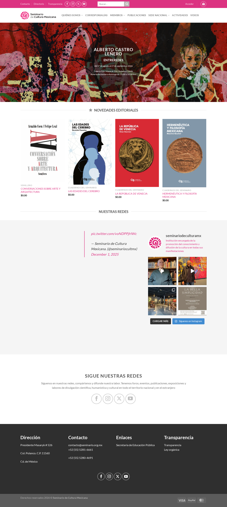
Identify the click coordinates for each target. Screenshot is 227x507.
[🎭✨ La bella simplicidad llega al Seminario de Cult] (192, 301)
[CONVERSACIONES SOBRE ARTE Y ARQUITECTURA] (43, 150)
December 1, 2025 (104, 254)
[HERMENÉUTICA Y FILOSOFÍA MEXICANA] (184, 153)
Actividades (180, 15)
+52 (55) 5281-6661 (80, 449)
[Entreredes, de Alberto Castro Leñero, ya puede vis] (162, 301)
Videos (194, 15)
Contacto (25, 3)
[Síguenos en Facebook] (67, 4)
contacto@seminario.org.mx (85, 445)
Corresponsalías (96, 15)
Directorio (39, 3)
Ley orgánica (171, 449)
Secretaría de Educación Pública (135, 445)
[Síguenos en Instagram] (72, 4)
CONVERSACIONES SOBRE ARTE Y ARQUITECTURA (40, 190)
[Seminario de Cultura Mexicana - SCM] (38, 15)
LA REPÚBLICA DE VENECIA (131, 193)
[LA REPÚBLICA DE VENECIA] (137, 153)
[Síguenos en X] (78, 4)
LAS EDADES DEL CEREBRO (84, 191)
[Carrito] (203, 4)
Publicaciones (137, 15)
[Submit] (126, 4)
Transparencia (55, 3)
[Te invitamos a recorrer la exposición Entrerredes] (192, 271)
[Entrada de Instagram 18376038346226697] (162, 271)
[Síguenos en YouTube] (84, 4)
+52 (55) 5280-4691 (80, 457)
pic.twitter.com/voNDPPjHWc (114, 234)
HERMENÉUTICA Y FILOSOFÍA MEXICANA (179, 195)
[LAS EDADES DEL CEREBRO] (90, 152)
